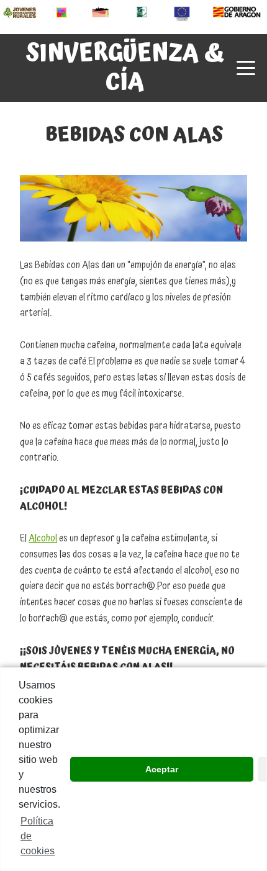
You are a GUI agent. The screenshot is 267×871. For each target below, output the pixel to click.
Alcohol (43, 538)
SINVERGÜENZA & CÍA (125, 67)
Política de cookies (37, 836)
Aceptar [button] (161, 769)
